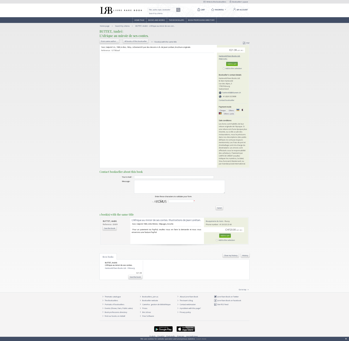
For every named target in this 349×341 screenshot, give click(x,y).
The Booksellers (176, 20)
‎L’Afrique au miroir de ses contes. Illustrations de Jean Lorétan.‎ (166, 220)
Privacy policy (185, 312)
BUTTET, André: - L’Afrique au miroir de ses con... (155, 26)
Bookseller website (150, 300)
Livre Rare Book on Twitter (228, 296)
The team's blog (186, 300)
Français (180, 336)
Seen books (108, 256)
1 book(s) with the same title (165, 42)
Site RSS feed (222, 304)
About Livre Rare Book (189, 296)
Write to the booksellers (216, 2)
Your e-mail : (127, 177)
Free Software (148, 316)
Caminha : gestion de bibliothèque (156, 304)
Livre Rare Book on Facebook (229, 300)
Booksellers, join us (150, 296)
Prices (144, 308)
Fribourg (223, 59)
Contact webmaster (187, 304)
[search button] (178, 10)
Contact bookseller (226, 100)
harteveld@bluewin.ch (231, 92)
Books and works (156, 20)
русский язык (192, 336)
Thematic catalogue (112, 296)
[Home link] (121, 10)
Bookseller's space (240, 2)
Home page (139, 20)
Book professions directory (201, 20)
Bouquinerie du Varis (214, 221)
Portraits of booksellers (114, 304)
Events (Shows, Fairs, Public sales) (118, 308)
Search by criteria (155, 13)
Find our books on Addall (114, 316)
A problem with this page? (190, 308)
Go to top (243, 289)
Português (170, 336)
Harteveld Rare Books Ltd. (229, 56)
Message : (126, 181)
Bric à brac (146, 312)
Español (161, 336)
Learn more (201, 339)
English (152, 336)
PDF (247, 43)
